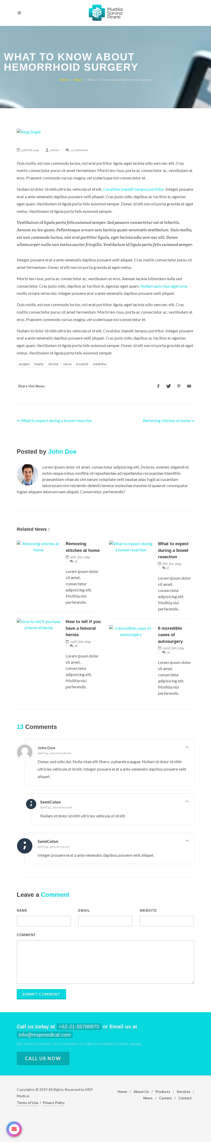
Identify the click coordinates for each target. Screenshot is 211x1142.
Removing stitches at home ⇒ (168, 420)
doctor (53, 364)
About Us (141, 1091)
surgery (24, 364)
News (78, 80)
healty (39, 364)
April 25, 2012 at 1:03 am (56, 807)
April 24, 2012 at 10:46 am (54, 753)
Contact (185, 1098)
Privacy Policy (54, 1102)
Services (183, 1091)
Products (162, 1091)
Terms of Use (27, 1102)
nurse (67, 364)
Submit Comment (41, 994)
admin (54, 150)
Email (84, 910)
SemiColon (50, 801)
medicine (99, 364)
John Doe (62, 451)
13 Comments (79, 150)
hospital (82, 364)
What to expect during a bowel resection (173, 550)
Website (148, 910)
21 (168, 652)
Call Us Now (43, 1058)
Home (63, 80)
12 (75, 561)
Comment (26, 935)
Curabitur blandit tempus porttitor (133, 189)
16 (75, 646)
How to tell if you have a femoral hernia (83, 628)
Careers (165, 1098)
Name (22, 910)
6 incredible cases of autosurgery (170, 635)
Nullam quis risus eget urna (163, 286)
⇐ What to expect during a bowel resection (54, 420)
